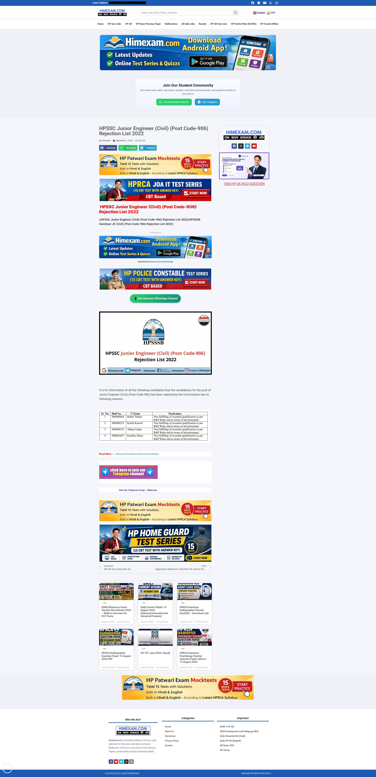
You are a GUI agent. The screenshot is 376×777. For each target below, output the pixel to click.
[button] (108, 148)
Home (101, 24)
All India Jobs (188, 24)
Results (202, 24)
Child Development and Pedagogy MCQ (239, 731)
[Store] (131, 761)
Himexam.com (115, 740)
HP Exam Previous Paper (148, 24)
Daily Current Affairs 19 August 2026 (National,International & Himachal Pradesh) (154, 612)
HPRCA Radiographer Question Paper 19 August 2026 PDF (116, 655)
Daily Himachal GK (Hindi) (232, 736)
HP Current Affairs (269, 24)
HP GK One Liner (218, 24)
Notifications (171, 24)
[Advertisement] (244, 359)
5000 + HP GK (227, 726)
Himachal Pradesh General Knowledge (137, 454)
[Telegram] (259, 3)
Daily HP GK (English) (230, 740)
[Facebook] (253, 3)
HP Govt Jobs (114, 24)
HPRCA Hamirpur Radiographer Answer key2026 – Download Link (194, 610)
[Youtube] (265, 3)
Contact (169, 745)
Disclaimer (170, 736)
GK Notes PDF (227, 745)
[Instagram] (277, 3)
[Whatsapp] (271, 3)
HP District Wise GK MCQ (243, 24)
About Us (169, 731)
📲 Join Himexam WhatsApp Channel (155, 298)
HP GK (128, 24)
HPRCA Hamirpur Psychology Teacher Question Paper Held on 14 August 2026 (193, 657)
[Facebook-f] (111, 761)
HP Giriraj (224, 750)
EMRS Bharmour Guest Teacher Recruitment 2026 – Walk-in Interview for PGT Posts (116, 612)
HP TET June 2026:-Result (155, 652)
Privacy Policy (172, 740)
